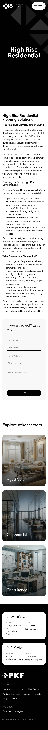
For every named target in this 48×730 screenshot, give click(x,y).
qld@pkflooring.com (33, 660)
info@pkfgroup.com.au (33, 629)
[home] (13, 6)
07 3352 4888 (30, 656)
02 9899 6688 (29, 626)
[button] (39, 6)
